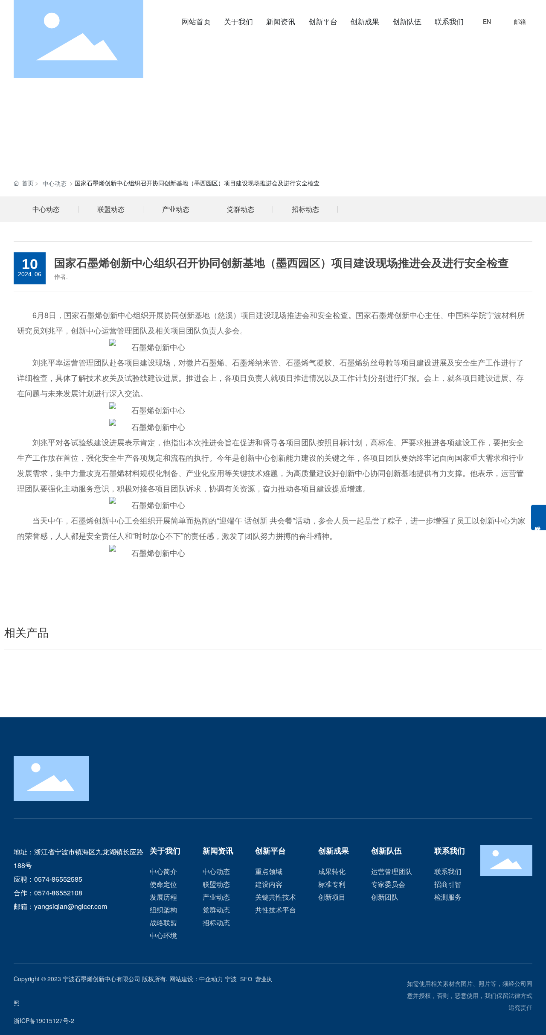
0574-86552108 (58, 893)
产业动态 (175, 209)
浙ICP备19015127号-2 (44, 1020)
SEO (246, 979)
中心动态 (55, 183)
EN (487, 21)
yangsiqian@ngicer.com (70, 906)
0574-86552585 (58, 879)
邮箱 (520, 21)
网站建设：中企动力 (196, 978)
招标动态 (305, 209)
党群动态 (240, 209)
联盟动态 (111, 209)
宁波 (231, 978)
